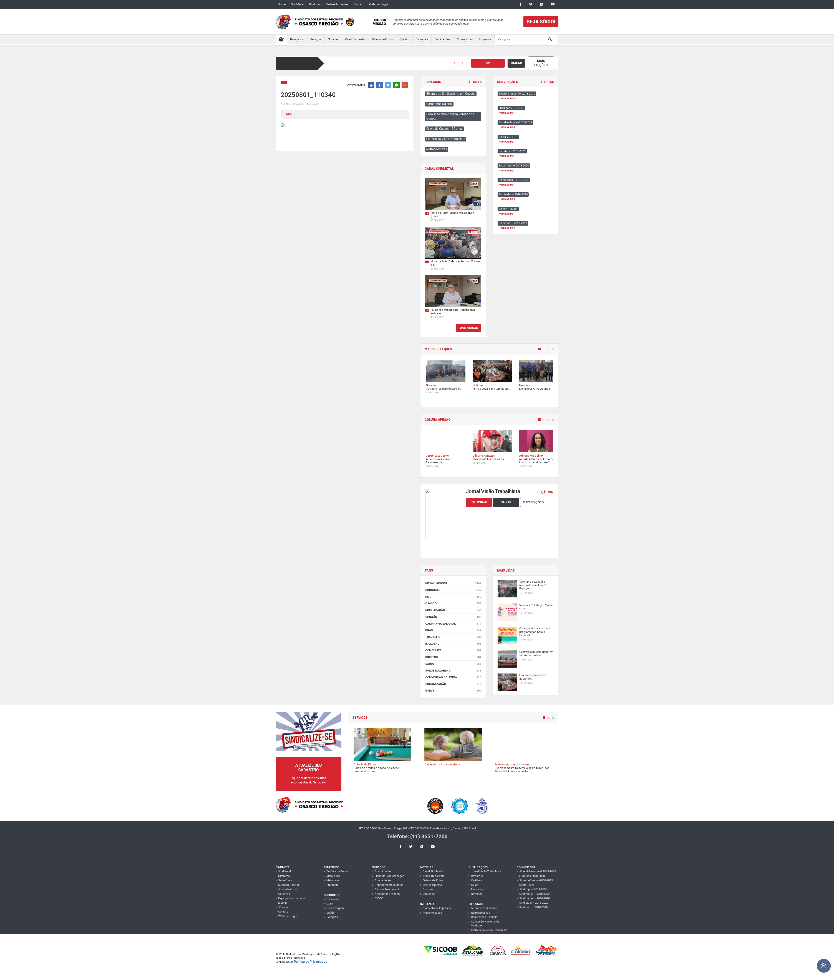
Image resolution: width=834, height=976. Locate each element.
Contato (359, 4)
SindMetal (297, 4)
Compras (332, 917)
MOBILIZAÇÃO (453, 610)
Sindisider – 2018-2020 (533, 902)
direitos (453, 657)
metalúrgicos (453, 583)
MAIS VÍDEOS (468, 327)
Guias (474, 884)
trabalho (453, 636)
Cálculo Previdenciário (388, 889)
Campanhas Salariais (484, 917)
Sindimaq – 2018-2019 (533, 907)
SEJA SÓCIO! (541, 21)
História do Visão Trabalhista (445, 139)
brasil (453, 630)
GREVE (453, 690)
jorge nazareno (453, 670)
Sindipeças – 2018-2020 (534, 898)
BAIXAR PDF (508, 98)
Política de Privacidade (310, 961)
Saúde (453, 663)
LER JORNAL (479, 502)
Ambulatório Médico (387, 893)
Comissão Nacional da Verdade (485, 923)
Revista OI (477, 876)
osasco (453, 603)
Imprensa (485, 39)
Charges (428, 889)
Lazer (329, 903)
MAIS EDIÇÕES (541, 63)
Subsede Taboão (289, 884)
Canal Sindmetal (355, 39)
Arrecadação (383, 880)
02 (488, 63)
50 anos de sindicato (484, 908)
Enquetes (429, 893)
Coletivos (284, 893)
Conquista (453, 650)
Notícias (333, 39)
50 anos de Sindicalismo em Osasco (450, 93)
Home (282, 4)
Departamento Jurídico (389, 884)
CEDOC (379, 898)
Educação (332, 899)
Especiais (422, 39)
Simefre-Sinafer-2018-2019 (536, 880)
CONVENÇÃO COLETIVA (453, 677)
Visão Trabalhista (434, 876)
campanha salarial (453, 623)
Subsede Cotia (287, 889)
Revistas (476, 893)
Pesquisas (477, 889)
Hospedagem (335, 908)
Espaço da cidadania (291, 898)
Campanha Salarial (439, 104)
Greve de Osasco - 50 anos (444, 128)
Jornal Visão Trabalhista (486, 871)
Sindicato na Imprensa (437, 908)
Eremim (283, 902)
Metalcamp (333, 880)
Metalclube (333, 876)
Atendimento (383, 871)
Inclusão (453, 643)
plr (453, 596)
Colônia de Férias (337, 871)
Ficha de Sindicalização (389, 876)
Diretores (315, 4)
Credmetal (332, 884)
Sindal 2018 (526, 884)
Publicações (442, 39)
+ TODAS (475, 82)
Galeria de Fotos (382, 39)
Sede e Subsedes (337, 4)
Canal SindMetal (433, 871)
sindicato (453, 590)
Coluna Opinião (432, 884)
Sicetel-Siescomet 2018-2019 (537, 871)
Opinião (404, 39)
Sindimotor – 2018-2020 (534, 893)
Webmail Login (378, 4)
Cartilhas (476, 880)
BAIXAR (516, 63)
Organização (453, 684)
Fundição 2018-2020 (532, 876)
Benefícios (297, 39)
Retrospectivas (436, 149)
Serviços (315, 39)
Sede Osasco (286, 880)
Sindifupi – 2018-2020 (533, 889)
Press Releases (432, 912)
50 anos (283, 907)
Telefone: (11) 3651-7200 (417, 836)
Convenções (465, 39)
